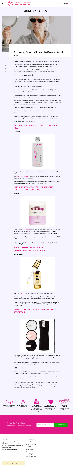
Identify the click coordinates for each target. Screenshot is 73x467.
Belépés (59, 3)
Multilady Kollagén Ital (23, 176)
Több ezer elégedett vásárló (64, 407)
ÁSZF (27, 451)
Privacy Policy (29, 449)
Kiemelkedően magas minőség (36, 408)
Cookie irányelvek (30, 454)
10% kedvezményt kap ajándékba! (13, 463)
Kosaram (65, 3)
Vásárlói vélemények (31, 456)
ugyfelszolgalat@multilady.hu (9, 449)
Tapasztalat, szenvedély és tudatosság (50, 407)
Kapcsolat (28, 447)
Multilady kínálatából (19, 364)
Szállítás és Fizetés (30, 442)
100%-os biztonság (22, 406)
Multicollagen (26, 230)
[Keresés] (70, 3)
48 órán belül (9, 406)
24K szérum (23, 293)
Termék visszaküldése (31, 444)
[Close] (23, 463)
